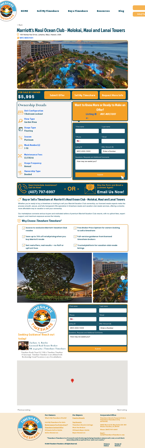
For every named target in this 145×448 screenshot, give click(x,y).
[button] (78, 11)
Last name (106, 127)
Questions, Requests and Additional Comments (92, 157)
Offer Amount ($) (108, 147)
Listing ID (78, 147)
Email (104, 137)
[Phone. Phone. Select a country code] (79, 141)
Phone (78, 137)
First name (79, 127)
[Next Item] (123, 277)
